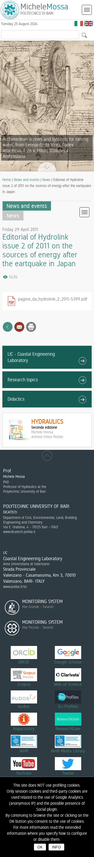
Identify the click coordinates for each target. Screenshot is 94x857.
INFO (56, 847)
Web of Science (68, 684)
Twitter (68, 773)
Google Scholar (68, 662)
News (46, 180)
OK (40, 847)
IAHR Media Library (68, 750)
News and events (26, 180)
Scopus (24, 684)
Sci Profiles (68, 706)
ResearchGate (68, 728)
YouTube (23, 773)
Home (6, 180)
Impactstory (23, 728)
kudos (24, 706)
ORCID (23, 662)
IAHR (24, 750)
